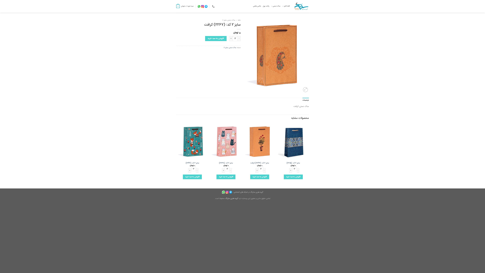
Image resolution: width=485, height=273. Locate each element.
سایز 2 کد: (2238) (226, 163)
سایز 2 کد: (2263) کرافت (259, 163)
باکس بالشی (257, 6)
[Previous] (309, 155)
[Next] (177, 155)
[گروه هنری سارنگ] (301, 6)
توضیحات (305, 100)
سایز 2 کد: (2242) (192, 163)
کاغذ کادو (287, 6)
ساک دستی (276, 6)
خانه (239, 20)
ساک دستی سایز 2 (228, 20)
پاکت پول (266, 6)
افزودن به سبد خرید (216, 38)
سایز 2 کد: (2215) (293, 163)
